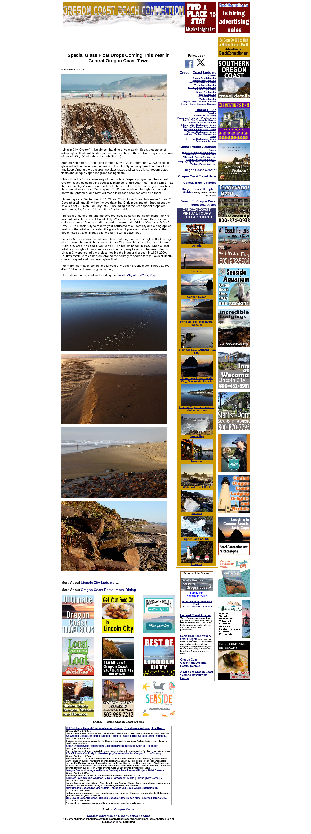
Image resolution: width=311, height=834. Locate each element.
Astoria (212, 150)
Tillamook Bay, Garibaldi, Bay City (196, 351)
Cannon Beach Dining (205, 115)
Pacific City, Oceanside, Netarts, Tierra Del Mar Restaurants (199, 121)
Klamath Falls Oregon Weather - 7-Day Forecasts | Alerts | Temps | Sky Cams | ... (114, 778)
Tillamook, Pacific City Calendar (199, 157)
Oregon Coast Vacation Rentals (199, 101)
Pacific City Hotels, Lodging (202, 87)
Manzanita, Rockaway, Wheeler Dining (196, 118)
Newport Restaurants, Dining (201, 132)
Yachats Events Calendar (203, 164)
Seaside (212, 76)
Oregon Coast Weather (200, 170)
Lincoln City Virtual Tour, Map (136, 275)
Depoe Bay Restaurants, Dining (200, 129)
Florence (196, 564)
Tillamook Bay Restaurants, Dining (198, 125)
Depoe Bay (197, 436)
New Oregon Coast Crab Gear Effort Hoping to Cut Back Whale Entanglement (112, 788)
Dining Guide (205, 110)
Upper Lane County (196, 539)
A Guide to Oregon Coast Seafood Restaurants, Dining (196, 675)
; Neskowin (200, 408)
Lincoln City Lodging (97, 582)
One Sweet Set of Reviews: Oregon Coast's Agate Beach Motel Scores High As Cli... (116, 798)
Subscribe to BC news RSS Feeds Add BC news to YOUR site (197, 604)
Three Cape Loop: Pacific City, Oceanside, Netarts (196, 380)
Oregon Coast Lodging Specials (198, 104)
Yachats (197, 513)
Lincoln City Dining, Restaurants (199, 127)
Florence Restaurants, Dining (201, 139)
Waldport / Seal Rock (197, 487)
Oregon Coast (124, 809)
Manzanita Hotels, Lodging (202, 83)
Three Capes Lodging (205, 85)
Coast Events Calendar (197, 147)
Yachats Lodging (207, 99)
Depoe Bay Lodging (206, 92)
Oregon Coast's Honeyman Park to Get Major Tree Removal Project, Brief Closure (115, 770)
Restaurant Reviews (206, 141)
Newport (196, 461)
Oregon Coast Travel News (197, 176)
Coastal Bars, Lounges (199, 182)
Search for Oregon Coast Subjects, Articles (198, 203)
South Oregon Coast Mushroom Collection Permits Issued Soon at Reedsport (112, 745)
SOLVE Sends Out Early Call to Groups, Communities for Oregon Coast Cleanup (113, 753)
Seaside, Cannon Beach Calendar (199, 152)
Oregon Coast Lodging (198, 72)
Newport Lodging (207, 94)
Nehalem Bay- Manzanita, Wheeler (196, 323)
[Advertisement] (233, 746)
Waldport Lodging (207, 97)
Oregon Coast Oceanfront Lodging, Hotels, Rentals (193, 662)
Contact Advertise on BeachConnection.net (118, 815)
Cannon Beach (196, 296)
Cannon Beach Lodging (204, 78)
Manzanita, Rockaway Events (201, 155)
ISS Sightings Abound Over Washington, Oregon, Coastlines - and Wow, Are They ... (115, 728)
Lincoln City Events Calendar (201, 159)
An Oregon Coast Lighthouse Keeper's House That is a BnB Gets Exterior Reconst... (116, 735)
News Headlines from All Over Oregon (196, 637)
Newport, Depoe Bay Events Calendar (197, 162)
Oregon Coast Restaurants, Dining (108, 590)
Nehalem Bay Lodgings (204, 80)
